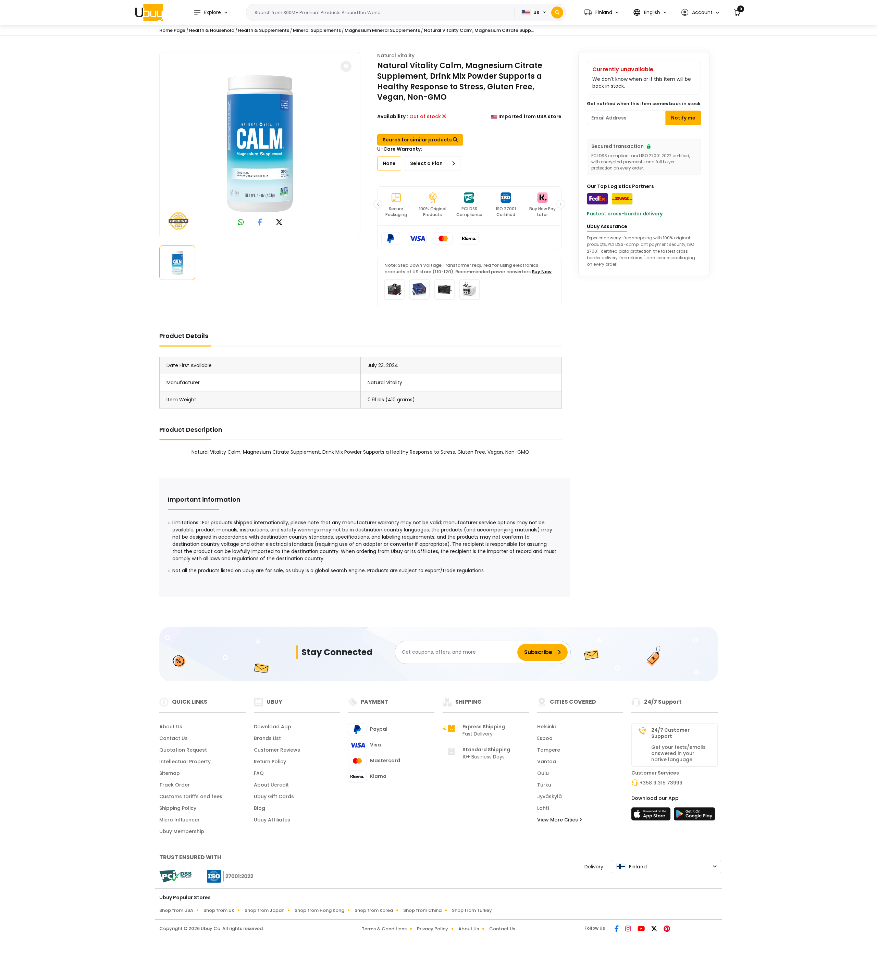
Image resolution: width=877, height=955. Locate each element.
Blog (259, 808)
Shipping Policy (177, 808)
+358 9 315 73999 (661, 782)
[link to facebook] (260, 223)
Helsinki (546, 726)
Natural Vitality (396, 55)
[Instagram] (628, 929)
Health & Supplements (263, 30)
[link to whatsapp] (241, 223)
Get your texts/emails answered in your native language (678, 753)
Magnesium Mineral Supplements (382, 30)
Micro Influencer (179, 819)
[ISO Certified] (227, 875)
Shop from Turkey (472, 910)
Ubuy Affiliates (272, 819)
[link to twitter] (279, 223)
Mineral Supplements (317, 30)
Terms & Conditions (384, 929)
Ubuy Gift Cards (274, 796)
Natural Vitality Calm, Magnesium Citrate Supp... (479, 30)
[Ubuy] (149, 12)
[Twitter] (655, 929)
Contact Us (173, 738)
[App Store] (651, 816)
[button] (601, 12)
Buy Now (542, 271)
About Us (170, 726)
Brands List (267, 738)
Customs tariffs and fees (190, 796)
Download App (272, 726)
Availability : (392, 116)
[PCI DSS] (175, 876)
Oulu (543, 773)
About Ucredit (271, 784)
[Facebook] (617, 929)
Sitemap (169, 773)
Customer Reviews (277, 749)
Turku (544, 784)
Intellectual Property (185, 761)
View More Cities (558, 819)
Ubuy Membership (181, 831)
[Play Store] (694, 816)
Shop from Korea (374, 910)
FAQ (259, 773)
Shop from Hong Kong (319, 910)
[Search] (557, 12)
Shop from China (422, 910)
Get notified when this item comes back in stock (644, 103)
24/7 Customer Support (670, 733)
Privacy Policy (432, 929)
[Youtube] (642, 929)
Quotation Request (183, 749)
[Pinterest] (667, 929)
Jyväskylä (549, 796)
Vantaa (546, 761)
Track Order (174, 784)
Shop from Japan (264, 910)
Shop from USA (176, 910)
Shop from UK (218, 910)
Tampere (548, 749)
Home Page (172, 30)
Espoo (545, 738)
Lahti (543, 808)
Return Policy (270, 761)
